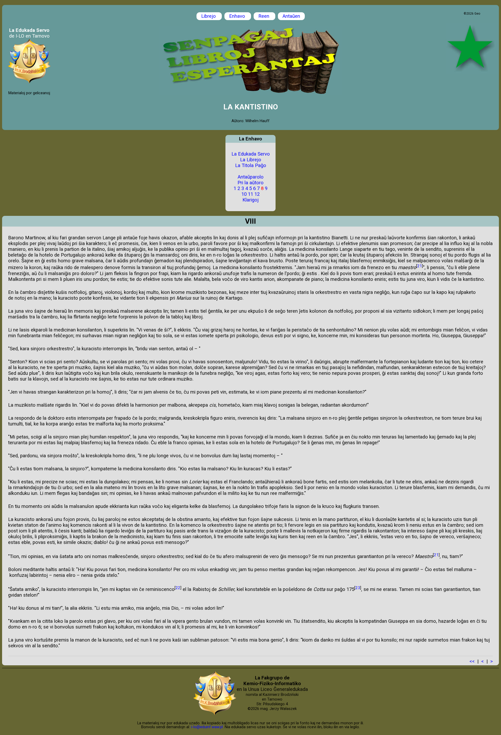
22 (178, 587)
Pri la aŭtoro (250, 183)
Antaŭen (291, 16)
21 (419, 266)
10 (244, 194)
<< (472, 661)
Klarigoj (250, 200)
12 (257, 194)
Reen (264, 16)
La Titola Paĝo (250, 165)
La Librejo (250, 160)
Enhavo (237, 16)
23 (357, 587)
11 (250, 194)
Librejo (209, 16)
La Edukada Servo (250, 154)
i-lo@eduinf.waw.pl (207, 727)
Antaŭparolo (251, 177)
